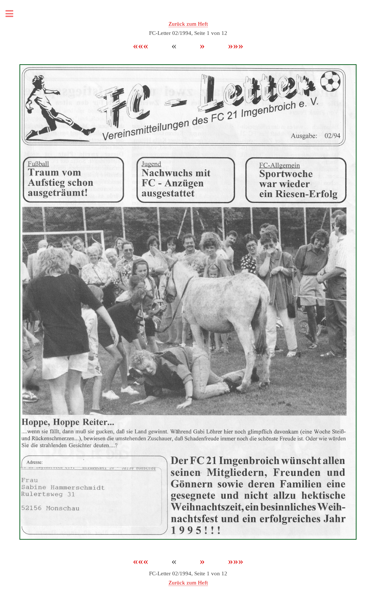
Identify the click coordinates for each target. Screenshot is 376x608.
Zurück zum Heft (188, 24)
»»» (230, 45)
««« (147, 45)
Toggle (13, 14)
